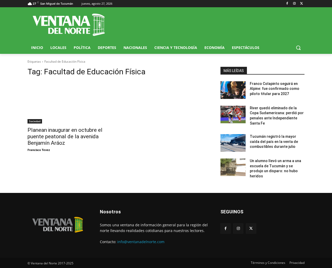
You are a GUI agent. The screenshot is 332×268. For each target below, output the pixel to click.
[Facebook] (287, 4)
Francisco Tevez (38, 150)
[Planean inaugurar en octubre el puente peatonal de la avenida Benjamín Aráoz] (69, 103)
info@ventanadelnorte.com (140, 241)
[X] (302, 4)
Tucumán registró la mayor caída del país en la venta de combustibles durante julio (274, 141)
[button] (298, 47)
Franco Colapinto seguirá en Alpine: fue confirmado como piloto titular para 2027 (274, 89)
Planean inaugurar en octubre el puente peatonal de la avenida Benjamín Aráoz (64, 136)
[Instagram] (294, 4)
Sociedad (34, 121)
